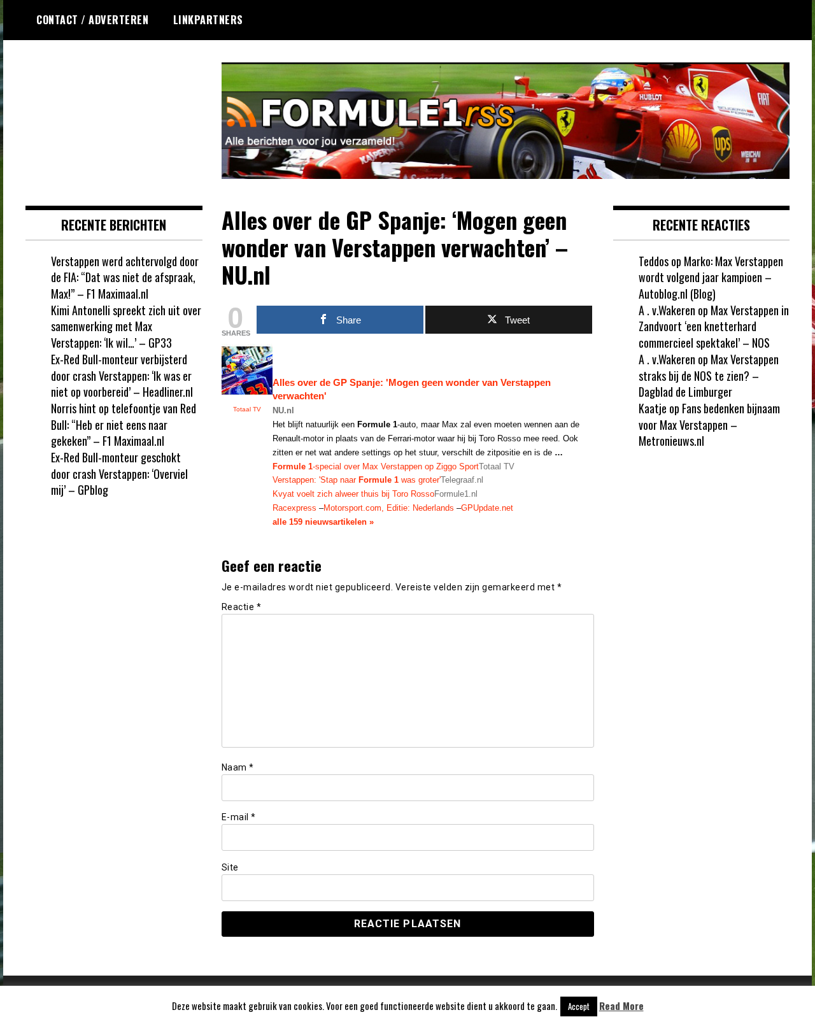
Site (230, 867)
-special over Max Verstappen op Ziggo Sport (376, 466)
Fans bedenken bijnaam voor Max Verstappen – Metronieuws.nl (709, 424)
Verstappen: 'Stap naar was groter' (357, 480)
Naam (238, 767)
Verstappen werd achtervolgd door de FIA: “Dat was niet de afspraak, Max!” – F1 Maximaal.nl (125, 277)
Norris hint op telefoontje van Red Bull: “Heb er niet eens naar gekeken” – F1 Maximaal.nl (123, 424)
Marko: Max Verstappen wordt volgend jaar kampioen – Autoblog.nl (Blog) (711, 277)
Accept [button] (579, 1006)
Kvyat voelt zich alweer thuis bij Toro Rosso (353, 494)
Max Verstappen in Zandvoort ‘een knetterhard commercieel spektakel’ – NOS (714, 326)
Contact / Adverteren (92, 19)
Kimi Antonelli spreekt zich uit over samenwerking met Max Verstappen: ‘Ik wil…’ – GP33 (126, 326)
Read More (621, 1006)
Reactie (242, 607)
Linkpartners (208, 19)
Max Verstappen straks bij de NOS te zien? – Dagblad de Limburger (709, 375)
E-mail (239, 817)
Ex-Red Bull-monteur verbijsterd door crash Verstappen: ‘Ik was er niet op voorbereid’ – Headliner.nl (122, 375)
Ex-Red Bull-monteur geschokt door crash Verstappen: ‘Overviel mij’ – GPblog (119, 473)
